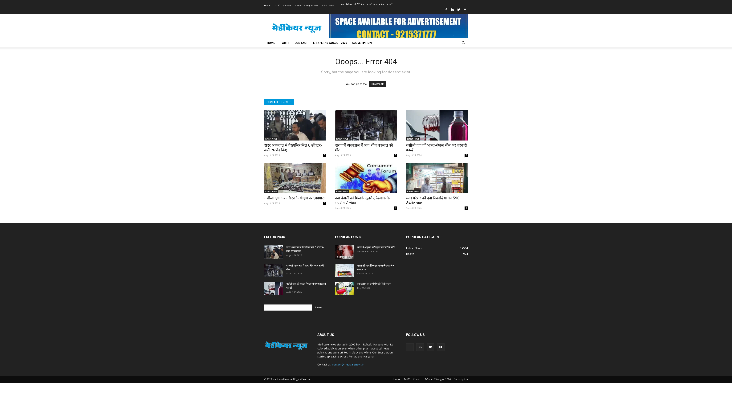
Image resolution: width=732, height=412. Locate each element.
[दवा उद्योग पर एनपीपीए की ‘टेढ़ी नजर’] (344, 288)
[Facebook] (446, 9)
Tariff (276, 5)
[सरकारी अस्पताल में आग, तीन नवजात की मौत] (366, 125)
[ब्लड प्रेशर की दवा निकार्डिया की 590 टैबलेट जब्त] (437, 178)
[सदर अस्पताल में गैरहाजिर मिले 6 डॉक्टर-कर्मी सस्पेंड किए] (295, 125)
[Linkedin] (452, 9)
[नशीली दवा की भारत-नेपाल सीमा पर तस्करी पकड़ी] (437, 125)
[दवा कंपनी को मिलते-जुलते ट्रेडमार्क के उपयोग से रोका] (366, 178)
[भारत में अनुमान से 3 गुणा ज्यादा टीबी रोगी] (344, 252)
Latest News (271, 138)
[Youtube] (465, 9)
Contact (287, 5)
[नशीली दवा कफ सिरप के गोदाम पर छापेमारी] (295, 178)
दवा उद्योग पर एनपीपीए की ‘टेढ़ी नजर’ (374, 283)
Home (267, 5)
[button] (463, 43)
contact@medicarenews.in (348, 364)
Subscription (328, 5)
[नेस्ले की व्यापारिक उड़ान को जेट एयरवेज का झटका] (344, 270)
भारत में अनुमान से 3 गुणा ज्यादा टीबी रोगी (376, 247)
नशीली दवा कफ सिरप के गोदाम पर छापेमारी (294, 198)
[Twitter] (459, 9)
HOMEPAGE (378, 84)
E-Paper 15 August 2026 (306, 5)
